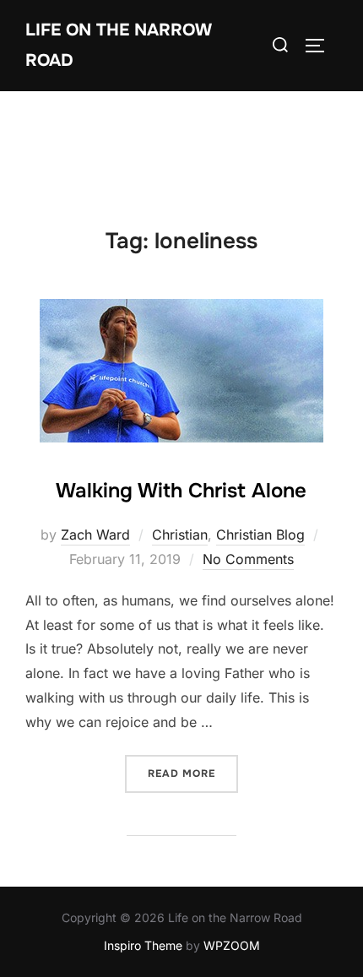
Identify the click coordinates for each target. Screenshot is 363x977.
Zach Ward (95, 534)
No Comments (248, 559)
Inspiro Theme (143, 945)
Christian (180, 534)
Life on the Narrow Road (118, 45)
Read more (193, 773)
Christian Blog (260, 534)
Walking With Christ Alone (181, 490)
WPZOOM (231, 945)
